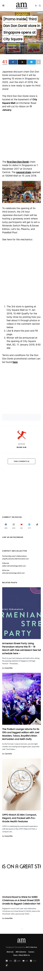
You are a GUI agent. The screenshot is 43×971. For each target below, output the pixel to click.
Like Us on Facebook (12, 537)
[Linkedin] (31, 62)
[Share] (13, 62)
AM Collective (21, 952)
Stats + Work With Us (21, 955)
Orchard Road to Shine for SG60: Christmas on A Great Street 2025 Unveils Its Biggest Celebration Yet (21, 900)
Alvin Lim (10, 952)
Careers (31, 952)
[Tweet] (22, 62)
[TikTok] (37, 526)
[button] (3, 5)
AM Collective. (31, 947)
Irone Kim (21, 447)
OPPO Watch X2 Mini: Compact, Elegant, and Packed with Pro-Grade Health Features (19, 818)
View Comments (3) (21, 461)
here (15, 362)
